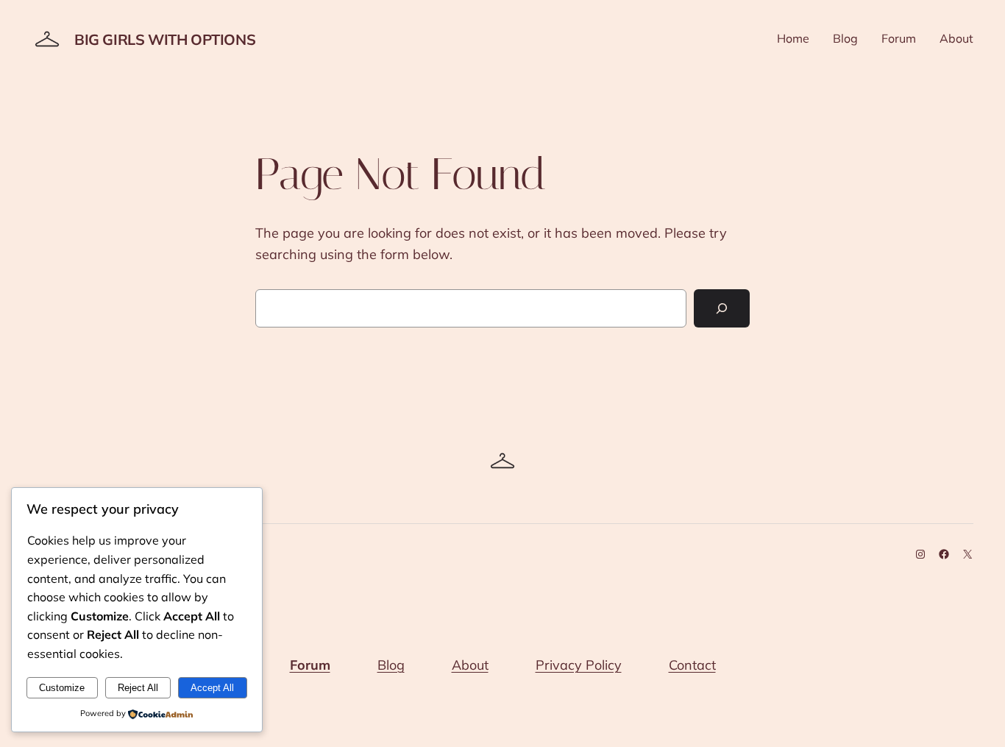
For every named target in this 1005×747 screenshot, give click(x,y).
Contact (692, 664)
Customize (62, 687)
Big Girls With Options (164, 39)
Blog (391, 664)
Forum (310, 664)
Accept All (212, 687)
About (470, 664)
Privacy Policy (579, 664)
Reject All (138, 687)
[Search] (722, 308)
